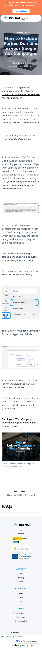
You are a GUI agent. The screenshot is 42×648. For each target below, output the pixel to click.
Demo (21, 597)
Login (21, 601)
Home (21, 574)
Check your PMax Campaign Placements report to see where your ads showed (19, 423)
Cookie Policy (19, 637)
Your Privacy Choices (28, 641)
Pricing (21, 578)
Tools (21, 582)
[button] (36, 18)
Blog (21, 593)
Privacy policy (21, 617)
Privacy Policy (6, 637)
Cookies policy (21, 621)
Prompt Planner (21, 11)
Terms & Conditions (21, 613)
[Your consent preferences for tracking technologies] (29, 646)
